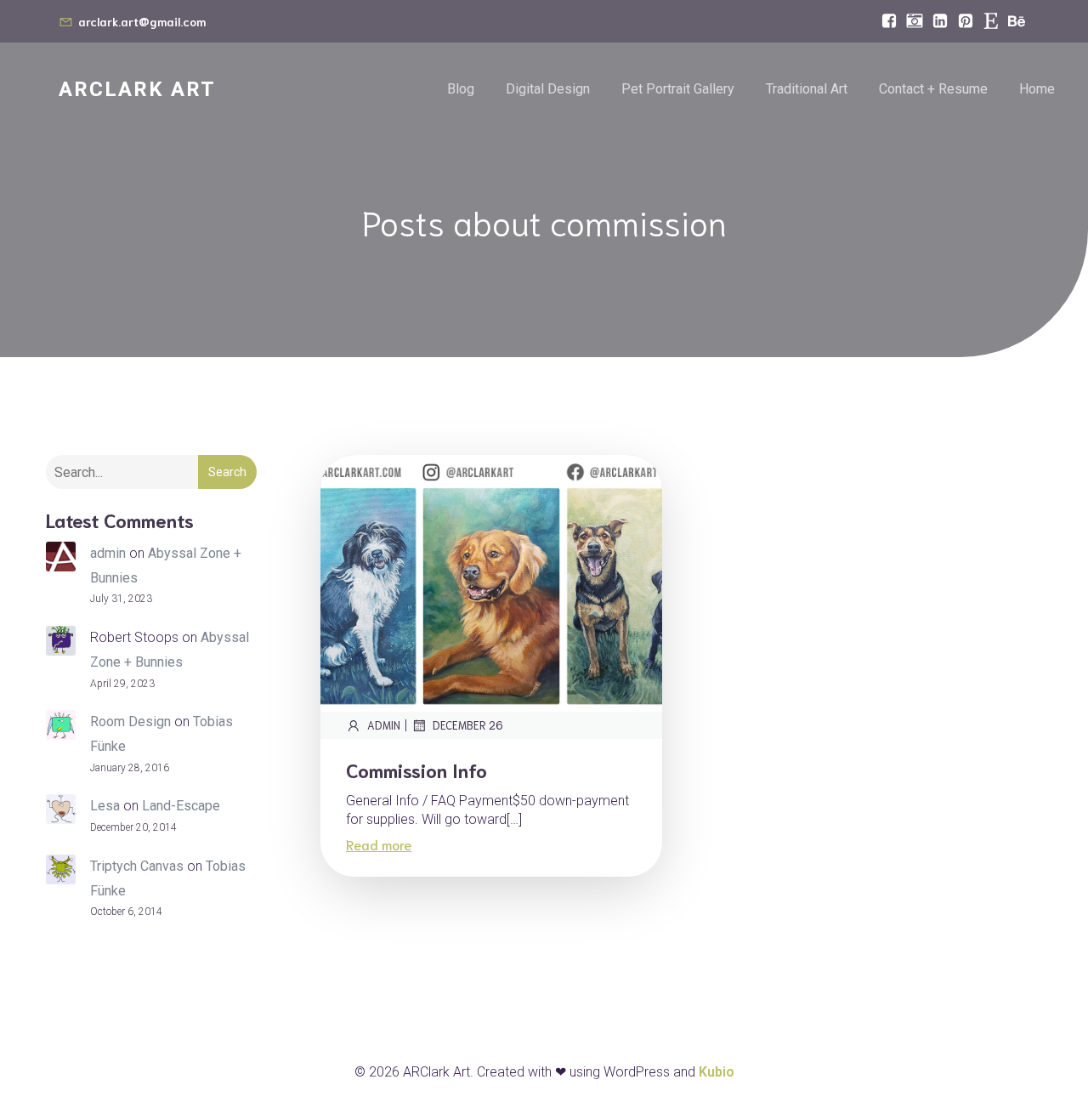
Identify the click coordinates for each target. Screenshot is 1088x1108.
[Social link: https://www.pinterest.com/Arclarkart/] (965, 21)
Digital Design (548, 89)
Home (1037, 89)
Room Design (130, 721)
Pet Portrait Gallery (677, 89)
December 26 (468, 725)
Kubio (716, 1072)
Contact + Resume (933, 89)
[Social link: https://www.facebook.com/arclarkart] (889, 21)
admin (108, 553)
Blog (460, 89)
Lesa (105, 806)
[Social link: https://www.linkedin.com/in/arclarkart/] (940, 21)
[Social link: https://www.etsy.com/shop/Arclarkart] (991, 21)
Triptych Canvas (137, 866)
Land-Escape (181, 806)
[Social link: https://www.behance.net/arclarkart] (1016, 21)
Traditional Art (806, 89)
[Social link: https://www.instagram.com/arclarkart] (914, 21)
